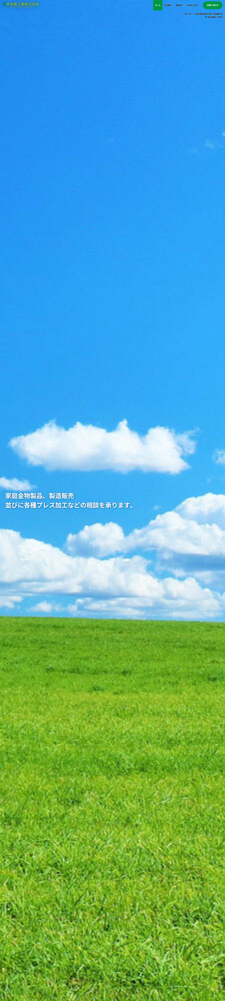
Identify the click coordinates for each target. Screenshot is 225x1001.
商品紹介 (179, 5)
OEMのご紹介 (192, 5)
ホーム (158, 5)
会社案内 (168, 5)
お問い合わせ (212, 5)
